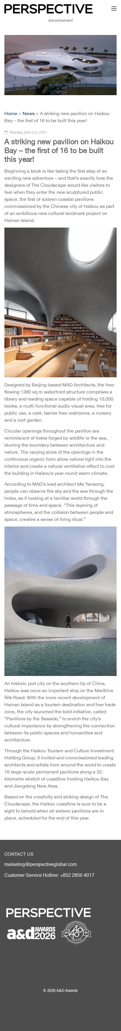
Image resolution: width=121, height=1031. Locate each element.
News (29, 113)
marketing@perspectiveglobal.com (40, 864)
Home (10, 113)
